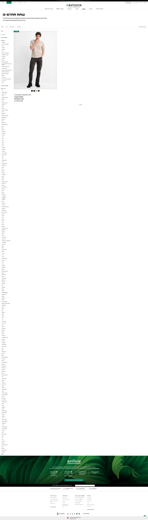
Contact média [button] (52, 503)
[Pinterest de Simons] (74, 514)
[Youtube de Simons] (76, 514)
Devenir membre (79, 497)
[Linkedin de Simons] (79, 514)
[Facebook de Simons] (70, 514)
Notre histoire (89, 499)
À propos (89, 495)
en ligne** (95, 472)
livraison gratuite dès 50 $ (71, 0)
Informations (65, 495)
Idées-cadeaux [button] (61, 8)
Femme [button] (77, 8)
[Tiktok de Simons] (72, 514)
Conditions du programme (79, 504)
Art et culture (89, 500)
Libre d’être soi (89, 506)
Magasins (9, 2)
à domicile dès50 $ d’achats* (82, 473)
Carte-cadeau (20, 2)
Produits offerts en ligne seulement (66, 505)
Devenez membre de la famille (74, 480)
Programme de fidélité (74, 463)
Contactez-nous (53, 495)
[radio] (32, 91)
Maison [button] (90, 8)
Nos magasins (89, 497)
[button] (128, 2)
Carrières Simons (90, 509)
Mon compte (135, 2)
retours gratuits (80, 0)
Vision (25, 2)
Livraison (64, 500)
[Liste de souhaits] (140, 2)
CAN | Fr (2, 2)
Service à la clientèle (53, 497)
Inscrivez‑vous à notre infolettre (63, 485)
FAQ (77, 502)
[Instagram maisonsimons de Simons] (67, 514)
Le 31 (2, 30)
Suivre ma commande (66, 499)
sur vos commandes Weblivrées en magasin (68, 473)
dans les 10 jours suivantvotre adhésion (54, 473)
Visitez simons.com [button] (73, 518)
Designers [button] (70, 8)
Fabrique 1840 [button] (100, 8)
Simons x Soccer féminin (91, 504)
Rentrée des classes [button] (49, 8)
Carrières (14, 2)
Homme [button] (83, 8)
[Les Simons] (74, 460)
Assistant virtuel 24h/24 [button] (54, 499)
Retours (64, 502)
